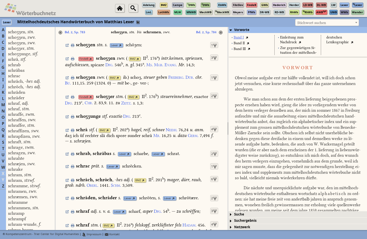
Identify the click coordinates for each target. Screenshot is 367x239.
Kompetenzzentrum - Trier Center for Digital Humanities (42, 234)
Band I (239, 37)
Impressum (93, 234)
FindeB (83, 59)
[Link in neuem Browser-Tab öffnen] (120, 45)
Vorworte (241, 30)
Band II (239, 43)
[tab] (297, 30)
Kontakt (114, 234)
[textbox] (327, 22)
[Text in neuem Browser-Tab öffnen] (247, 37)
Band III (240, 49)
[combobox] (327, 22)
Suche (239, 214)
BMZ (133, 59)
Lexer (114, 45)
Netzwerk (242, 227)
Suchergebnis (245, 220)
